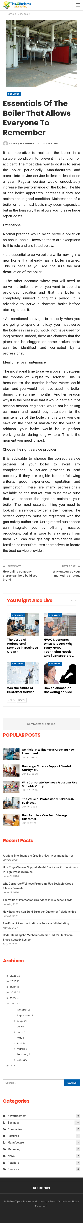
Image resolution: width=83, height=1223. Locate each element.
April (20, 1043)
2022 (13, 998)
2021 (13, 1003)
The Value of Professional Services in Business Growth (37, 900)
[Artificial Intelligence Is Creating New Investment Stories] (11, 754)
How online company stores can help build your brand (21, 575)
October (22, 1009)
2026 (13, 976)
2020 (13, 1065)
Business (13, 1122)
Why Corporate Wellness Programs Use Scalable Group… (49, 784)
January (22, 1060)
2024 (13, 987)
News (11, 1156)
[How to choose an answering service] (60, 673)
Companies (15, 1129)
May (19, 1038)
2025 (13, 981)
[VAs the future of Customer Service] (23, 673)
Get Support (41, 1188)
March (21, 1049)
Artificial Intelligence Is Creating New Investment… (48, 751)
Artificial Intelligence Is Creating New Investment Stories (38, 855)
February (22, 1054)
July (19, 1026)
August (21, 1021)
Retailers (13, 1162)
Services (14, 94)
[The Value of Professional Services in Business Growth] (23, 624)
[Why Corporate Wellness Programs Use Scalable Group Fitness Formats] (11, 787)
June (20, 1032)
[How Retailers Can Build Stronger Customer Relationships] (11, 820)
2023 (13, 992)
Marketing (14, 1149)
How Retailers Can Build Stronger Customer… (45, 817)
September (24, 1015)
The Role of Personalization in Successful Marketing (36, 923)
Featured (13, 1135)
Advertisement (17, 1115)
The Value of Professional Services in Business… (48, 801)
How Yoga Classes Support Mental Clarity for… (46, 768)
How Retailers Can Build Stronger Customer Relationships (39, 911)
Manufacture (16, 1142)
